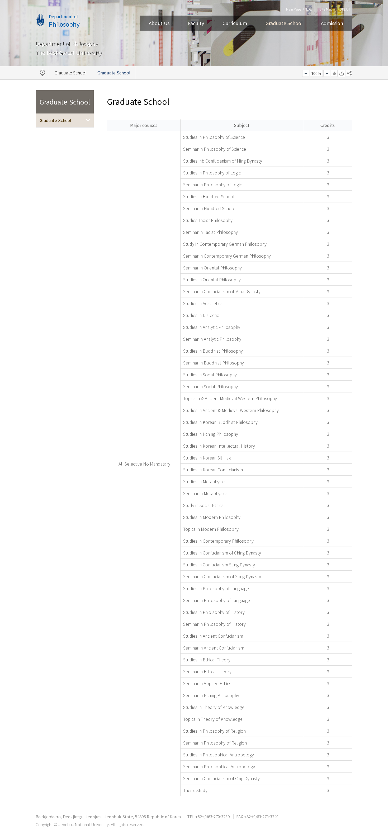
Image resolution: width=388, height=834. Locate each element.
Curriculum (235, 23)
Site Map (326, 9)
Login (310, 9)
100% (316, 73)
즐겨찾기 (334, 73)
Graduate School (284, 23)
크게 (326, 73)
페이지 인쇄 (341, 73)
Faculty (196, 23)
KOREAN (344, 9)
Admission (332, 23)
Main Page (293, 9)
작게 (305, 73)
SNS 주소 (349, 73)
